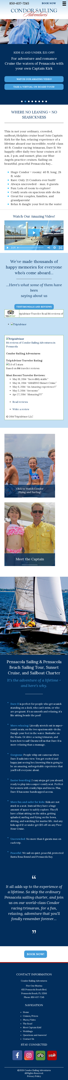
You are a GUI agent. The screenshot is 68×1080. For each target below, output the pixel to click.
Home (26, 1012)
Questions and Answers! (35, 1035)
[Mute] (49, 247)
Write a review (20, 409)
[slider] (31, 247)
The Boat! (27, 1023)
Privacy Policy (34, 1076)
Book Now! (35, 954)
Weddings (28, 1031)
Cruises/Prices (30, 1016)
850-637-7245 (19, 3)
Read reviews (20, 401)
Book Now (49, 3)
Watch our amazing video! (34, 79)
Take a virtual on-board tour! (34, 86)
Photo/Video (29, 1020)
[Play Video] (7, 247)
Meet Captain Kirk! (32, 1027)
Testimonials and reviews (34, 306)
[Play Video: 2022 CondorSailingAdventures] (34, 233)
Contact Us (28, 1039)
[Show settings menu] (55, 247)
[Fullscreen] (61, 247)
